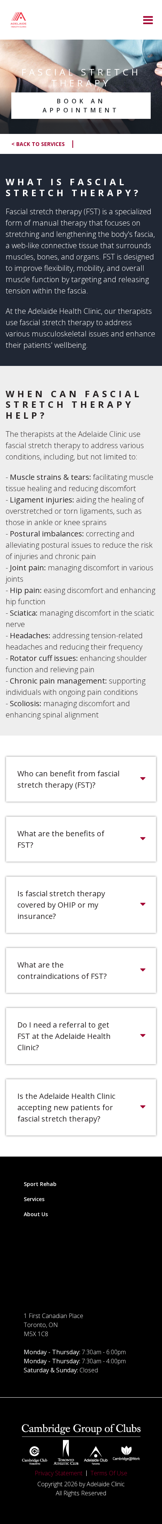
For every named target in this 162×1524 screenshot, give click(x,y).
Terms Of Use (108, 1473)
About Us (36, 1214)
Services (34, 1199)
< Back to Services (43, 144)
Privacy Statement (59, 1473)
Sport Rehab (40, 1184)
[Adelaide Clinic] (18, 20)
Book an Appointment (81, 105)
